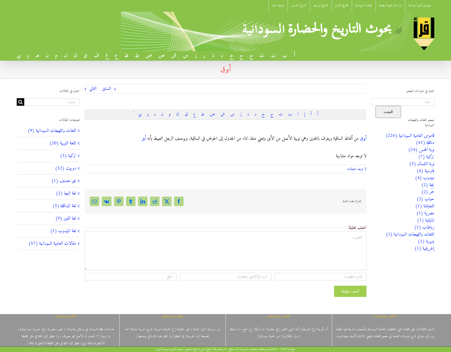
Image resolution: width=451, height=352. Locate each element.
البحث (388, 112)
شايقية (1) (425, 220)
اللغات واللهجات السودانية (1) (410, 234)
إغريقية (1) (424, 248)
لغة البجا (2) (66, 193)
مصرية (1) (425, 213)
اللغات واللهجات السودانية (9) (52, 130)
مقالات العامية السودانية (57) (52, 243)
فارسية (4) (425, 171)
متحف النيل (177, 349)
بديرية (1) (426, 241)
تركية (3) (68, 155)
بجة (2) (427, 185)
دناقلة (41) (425, 143)
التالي (93, 89)
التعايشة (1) (424, 206)
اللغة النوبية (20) (62, 143)
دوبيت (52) (65, 168)
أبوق (363, 138)
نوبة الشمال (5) (421, 164)
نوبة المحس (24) (421, 150)
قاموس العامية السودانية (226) (409, 136)
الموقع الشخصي (191, 349)
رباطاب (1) (424, 227)
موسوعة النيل (163, 349)
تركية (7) (426, 157)
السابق (106, 89)
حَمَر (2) (427, 192)
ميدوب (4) (424, 178)
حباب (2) (425, 199)
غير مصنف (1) (63, 180)
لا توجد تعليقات (356, 169)
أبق (143, 138)
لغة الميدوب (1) (63, 230)
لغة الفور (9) (65, 218)
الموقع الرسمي (205, 349)
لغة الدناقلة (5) (64, 205)
